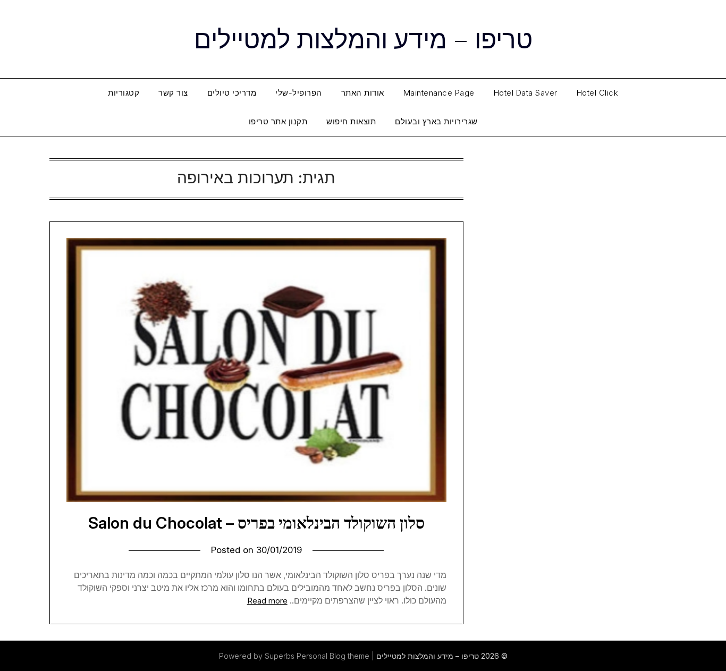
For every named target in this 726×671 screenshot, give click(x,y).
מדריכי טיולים (232, 93)
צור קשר (173, 93)
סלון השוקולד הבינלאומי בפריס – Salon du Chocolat (256, 522)
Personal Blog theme (333, 655)
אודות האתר (362, 93)
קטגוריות (123, 93)
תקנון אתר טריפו (278, 121)
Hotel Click (598, 93)
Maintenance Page (439, 93)
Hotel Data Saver (526, 93)
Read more (267, 601)
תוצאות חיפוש (351, 121)
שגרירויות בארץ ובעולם (436, 121)
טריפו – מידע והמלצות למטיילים (363, 38)
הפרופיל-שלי (298, 93)
